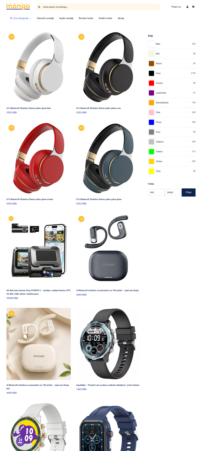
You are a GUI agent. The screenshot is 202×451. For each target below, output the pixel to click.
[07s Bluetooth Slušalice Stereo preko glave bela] (38, 67)
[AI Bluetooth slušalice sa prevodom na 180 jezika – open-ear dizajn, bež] (38, 344)
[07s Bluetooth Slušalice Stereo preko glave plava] (108, 158)
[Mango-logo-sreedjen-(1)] (18, 4)
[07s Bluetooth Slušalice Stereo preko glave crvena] (38, 158)
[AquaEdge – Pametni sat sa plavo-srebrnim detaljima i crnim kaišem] (108, 344)
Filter (189, 192)
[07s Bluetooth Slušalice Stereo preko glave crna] (108, 67)
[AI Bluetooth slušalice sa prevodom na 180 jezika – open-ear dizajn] (108, 249)
